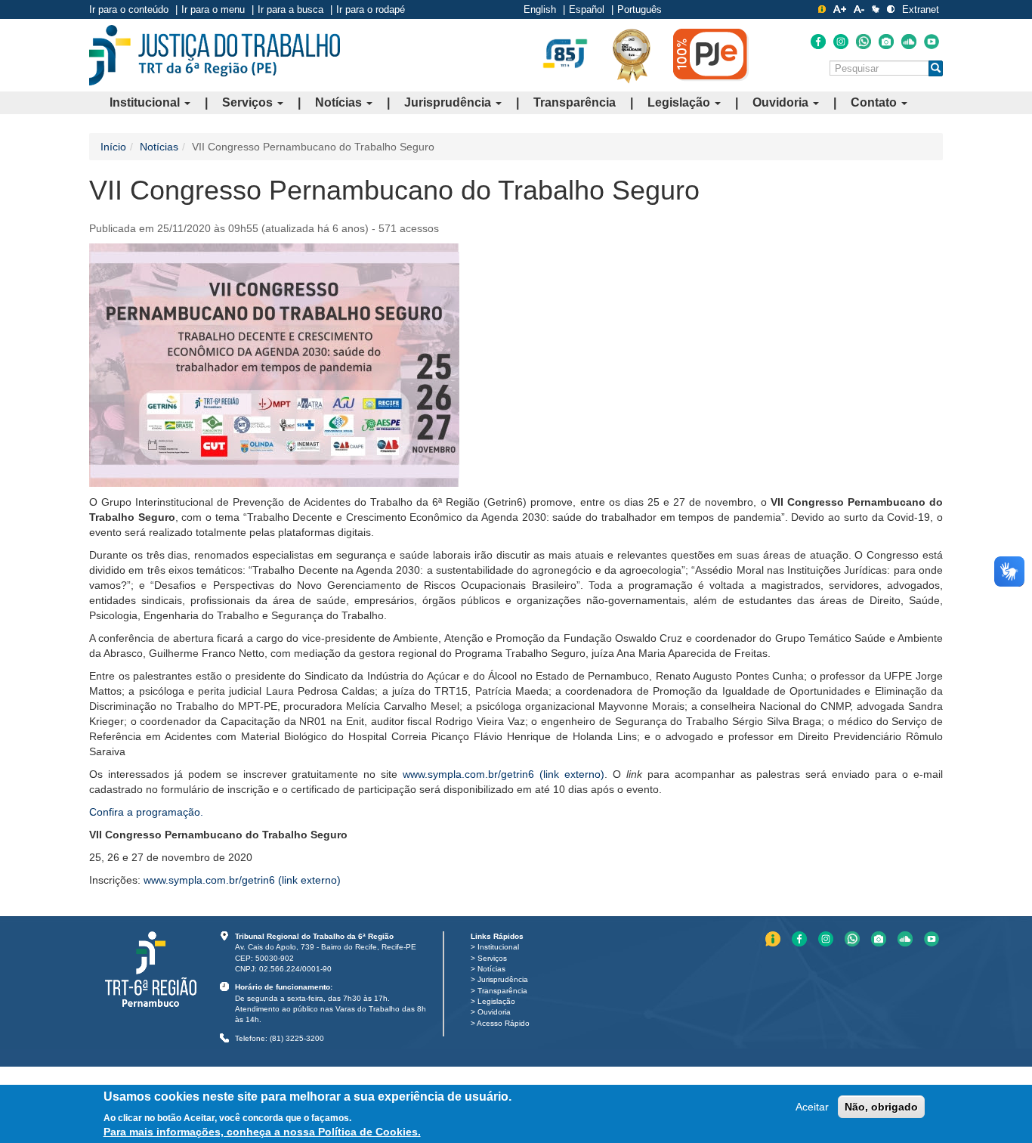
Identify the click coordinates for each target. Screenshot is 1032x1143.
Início (113, 147)
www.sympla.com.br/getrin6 (503, 774)
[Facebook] (818, 41)
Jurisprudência (449, 102)
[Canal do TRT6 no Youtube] (931, 41)
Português (639, 9)
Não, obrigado (881, 1107)
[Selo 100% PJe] (711, 54)
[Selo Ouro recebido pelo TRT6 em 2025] (631, 55)
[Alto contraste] (891, 9)
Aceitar (812, 1107)
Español (586, 9)
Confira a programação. (146, 812)
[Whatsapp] (863, 41)
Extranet (920, 9)
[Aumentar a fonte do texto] (839, 9)
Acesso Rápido (503, 1023)
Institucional (146, 102)
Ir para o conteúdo (128, 9)
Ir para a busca (290, 9)
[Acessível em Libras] (875, 9)
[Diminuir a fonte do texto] (859, 9)
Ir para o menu (213, 9)
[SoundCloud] (908, 41)
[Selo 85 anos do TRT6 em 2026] (565, 54)
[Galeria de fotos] (886, 41)
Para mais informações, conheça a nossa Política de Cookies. (262, 1132)
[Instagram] (840, 41)
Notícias (340, 102)
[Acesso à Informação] (822, 9)
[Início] (214, 55)
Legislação (680, 102)
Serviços (249, 102)
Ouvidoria (781, 102)
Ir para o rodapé (370, 9)
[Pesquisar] (935, 68)
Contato (875, 102)
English (540, 9)
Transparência (574, 102)
